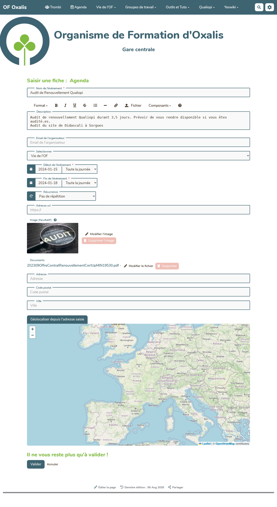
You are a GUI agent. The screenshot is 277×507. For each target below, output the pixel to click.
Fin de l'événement (55, 178)
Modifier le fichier (140, 266)
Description (44, 111)
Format (40, 105)
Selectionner (44, 151)
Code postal (43, 287)
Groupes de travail (139, 7)
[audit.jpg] (52, 238)
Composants (159, 105)
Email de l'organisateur (50, 138)
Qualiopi (205, 7)
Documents (37, 260)
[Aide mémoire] (180, 105)
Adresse (41, 274)
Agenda (80, 7)
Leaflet (206, 443)
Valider (35, 464)
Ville (38, 301)
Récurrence (50, 192)
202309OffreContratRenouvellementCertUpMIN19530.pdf (73, 265)
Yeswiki (230, 7)
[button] (32, 329)
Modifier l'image (101, 234)
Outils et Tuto (176, 7)
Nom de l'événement (49, 88)
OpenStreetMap (225, 443)
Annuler (52, 464)
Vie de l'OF (104, 7)
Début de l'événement (57, 165)
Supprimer (169, 266)
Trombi (55, 7)
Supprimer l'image (100, 241)
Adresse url (43, 205)
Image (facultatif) (41, 219)
